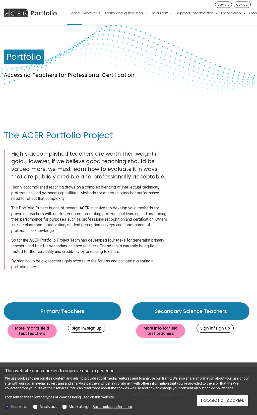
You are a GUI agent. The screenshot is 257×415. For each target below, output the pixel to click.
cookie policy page (219, 388)
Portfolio (44, 13)
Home (74, 13)
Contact (242, 5)
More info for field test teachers (36, 331)
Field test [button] (160, 13)
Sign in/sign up (88, 328)
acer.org (223, 5)
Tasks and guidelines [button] (124, 13)
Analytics (48, 406)
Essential (19, 406)
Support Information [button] (195, 13)
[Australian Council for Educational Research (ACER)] (16, 13)
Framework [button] (231, 13)
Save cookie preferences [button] (112, 407)
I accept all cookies (222, 400)
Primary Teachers (81, 311)
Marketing (79, 406)
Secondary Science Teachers (202, 311)
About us (92, 13)
